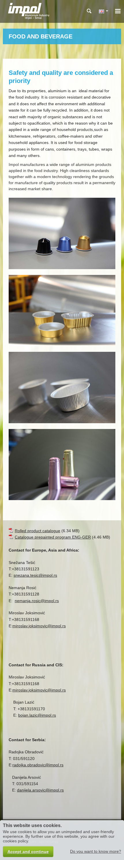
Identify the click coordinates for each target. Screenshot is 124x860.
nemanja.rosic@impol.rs (37, 600)
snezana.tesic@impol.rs (35, 575)
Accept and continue (28, 851)
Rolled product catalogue (37, 530)
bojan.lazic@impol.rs (37, 715)
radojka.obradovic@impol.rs (37, 765)
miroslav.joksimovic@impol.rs (39, 626)
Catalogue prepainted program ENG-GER (53, 537)
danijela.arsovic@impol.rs (40, 790)
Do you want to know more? (95, 851)
